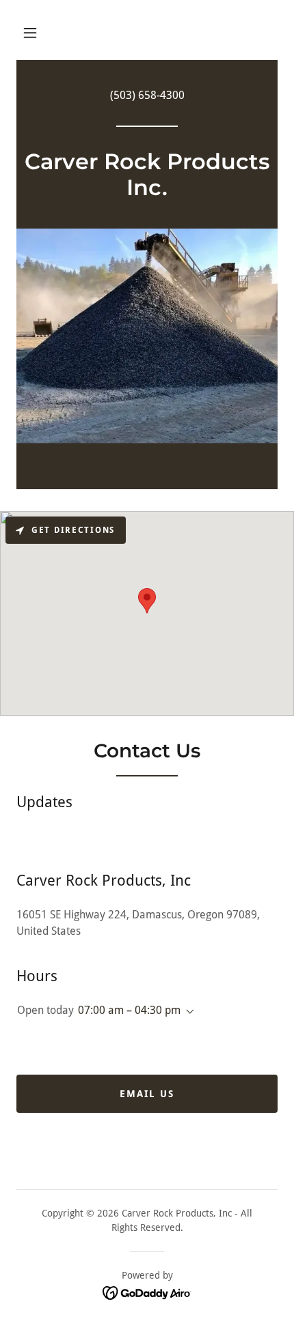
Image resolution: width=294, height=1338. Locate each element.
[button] (30, 32)
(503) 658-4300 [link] (147, 95)
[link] (147, 191)
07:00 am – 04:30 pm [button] (129, 1010)
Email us (147, 1093)
